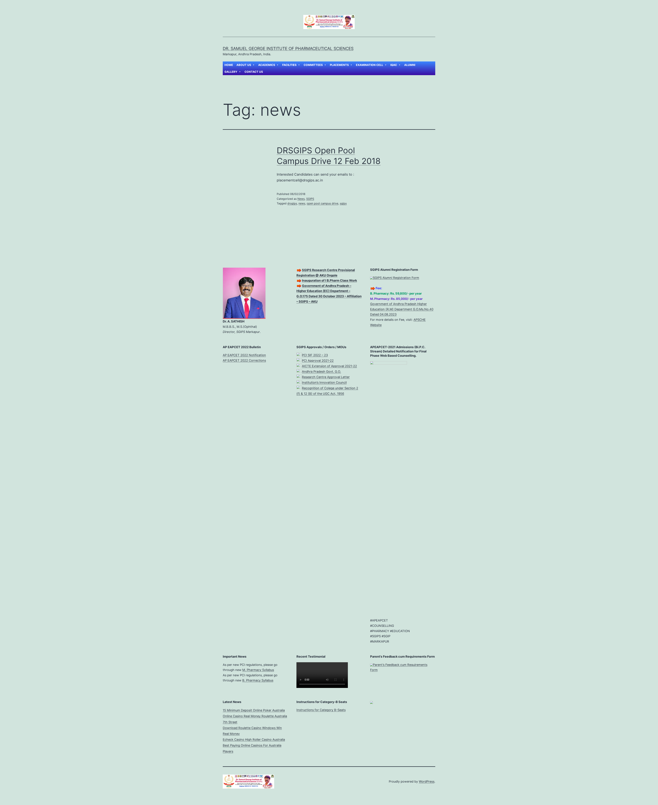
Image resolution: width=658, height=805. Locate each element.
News (301, 198)
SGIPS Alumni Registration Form (396, 278)
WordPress (426, 781)
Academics (266, 65)
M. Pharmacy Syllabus (258, 670)
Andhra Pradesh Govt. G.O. (321, 371)
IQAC (393, 65)
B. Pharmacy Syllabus (257, 680)
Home (228, 65)
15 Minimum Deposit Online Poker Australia (254, 710)
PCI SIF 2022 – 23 (315, 355)
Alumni (409, 65)
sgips (343, 203)
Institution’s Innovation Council (324, 382)
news (301, 203)
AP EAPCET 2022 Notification (244, 355)
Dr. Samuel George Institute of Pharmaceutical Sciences (288, 48)
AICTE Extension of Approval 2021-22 (329, 366)
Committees (313, 65)
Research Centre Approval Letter (326, 377)
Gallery (230, 71)
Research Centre (324, 270)
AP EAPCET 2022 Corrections (244, 360)
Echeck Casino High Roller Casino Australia (254, 739)
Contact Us (254, 71)
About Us (243, 65)
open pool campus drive (322, 203)
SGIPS (310, 198)
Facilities (289, 65)
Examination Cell (369, 65)
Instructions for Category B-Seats (321, 710)
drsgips (292, 203)
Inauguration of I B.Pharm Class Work (329, 280)
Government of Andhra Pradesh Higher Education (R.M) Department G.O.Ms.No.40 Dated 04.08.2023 (401, 309)
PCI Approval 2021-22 (318, 360)
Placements (339, 65)
